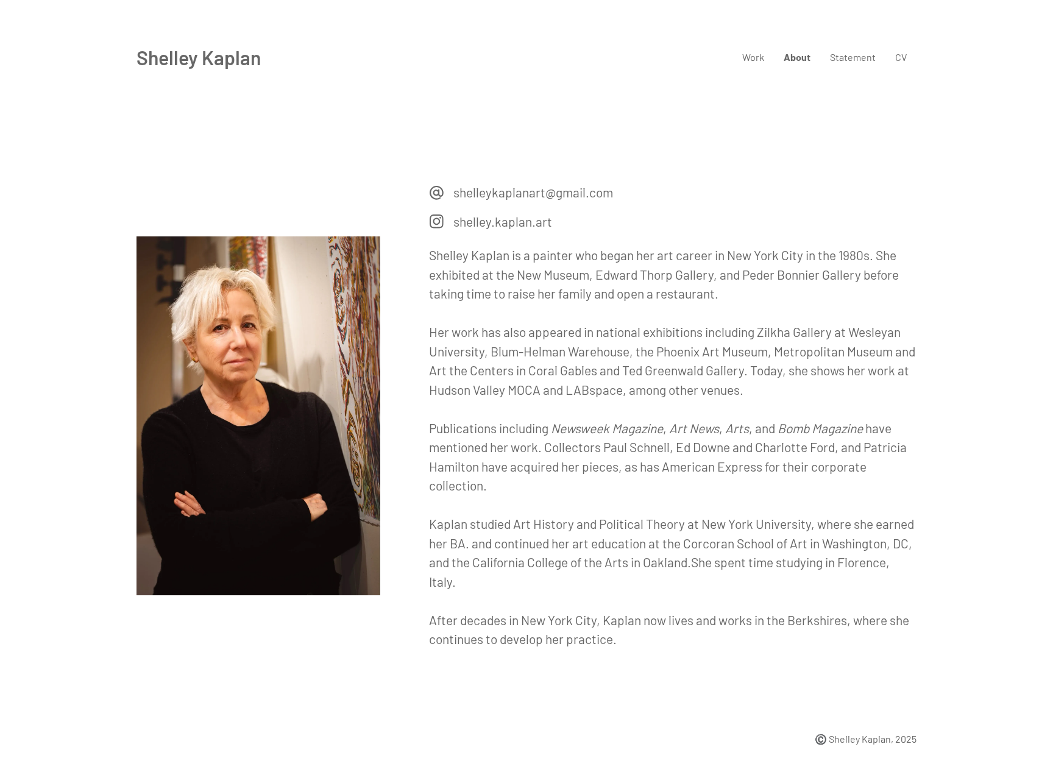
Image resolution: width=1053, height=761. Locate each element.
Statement (853, 57)
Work (753, 57)
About (797, 57)
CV (901, 57)
